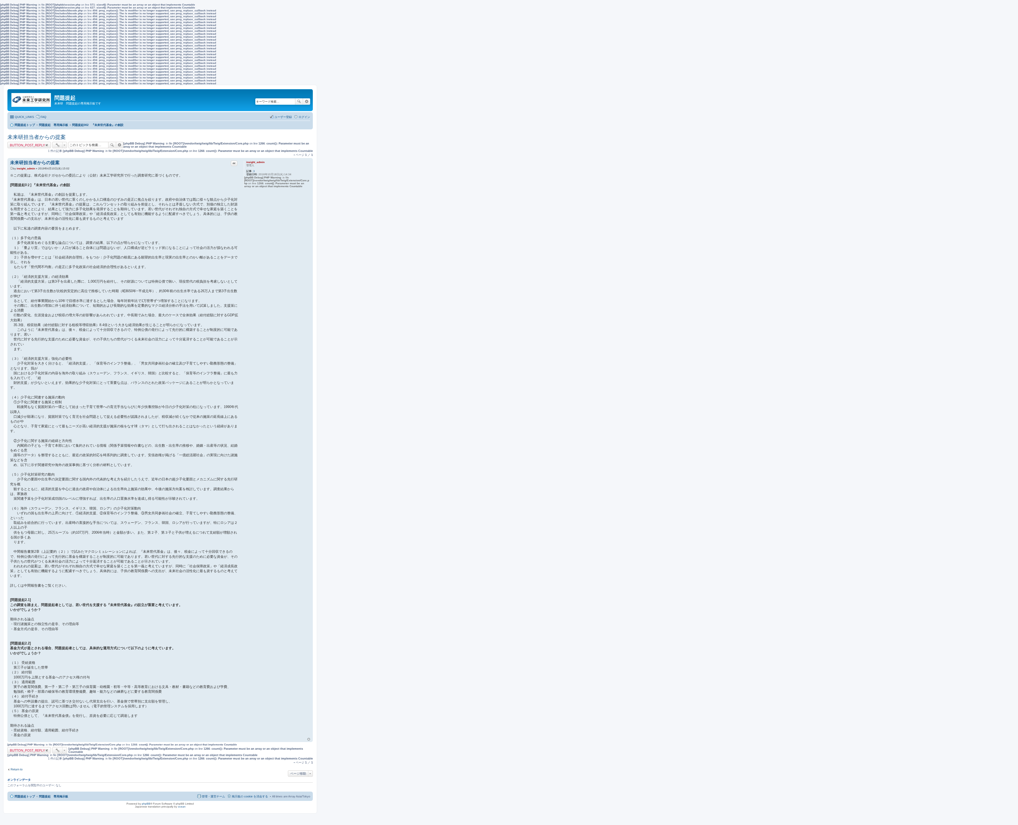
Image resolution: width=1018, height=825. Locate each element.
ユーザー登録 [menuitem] (283, 117)
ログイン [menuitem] (304, 117)
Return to (17, 769)
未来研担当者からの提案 (36, 137)
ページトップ (308, 739)
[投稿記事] (11, 168)
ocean (182, 806)
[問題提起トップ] (31, 98)
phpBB (146, 803)
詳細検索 (306, 101)
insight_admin (255, 162)
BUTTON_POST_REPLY (27, 145)
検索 (299, 101)
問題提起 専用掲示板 (53, 796)
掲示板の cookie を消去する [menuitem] (250, 796)
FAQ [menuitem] (43, 117)
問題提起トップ (25, 796)
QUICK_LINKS (24, 117)
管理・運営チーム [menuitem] (213, 796)
